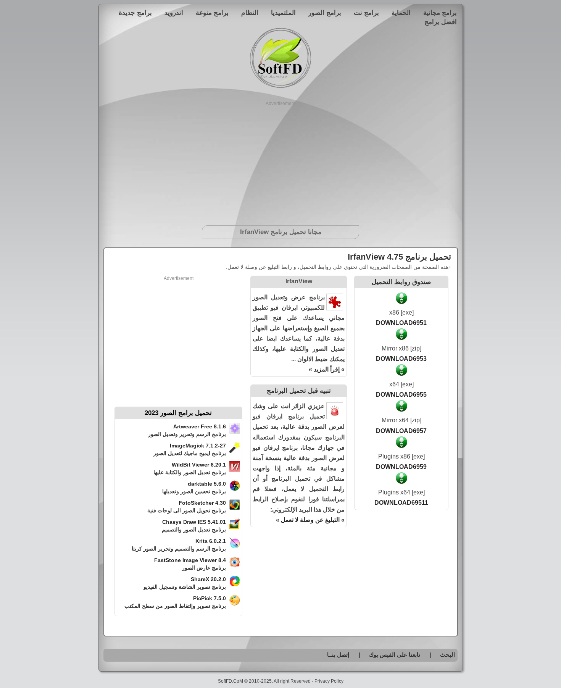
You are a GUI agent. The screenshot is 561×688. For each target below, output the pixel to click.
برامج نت (366, 12)
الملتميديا (283, 12)
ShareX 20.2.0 (208, 579)
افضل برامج (440, 22)
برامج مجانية (440, 12)
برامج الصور (324, 12)
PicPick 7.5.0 (209, 598)
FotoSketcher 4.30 (202, 503)
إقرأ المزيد (327, 369)
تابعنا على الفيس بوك (394, 654)
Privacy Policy (328, 681)
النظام (249, 12)
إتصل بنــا (338, 654)
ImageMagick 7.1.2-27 (198, 446)
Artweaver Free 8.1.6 (199, 426)
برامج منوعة (212, 12)
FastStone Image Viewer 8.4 (190, 560)
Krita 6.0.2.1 (210, 541)
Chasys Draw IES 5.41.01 (194, 522)
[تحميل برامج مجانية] (280, 86)
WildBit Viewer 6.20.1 (199, 465)
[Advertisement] (281, 160)
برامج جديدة (135, 12)
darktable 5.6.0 (207, 484)
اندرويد (173, 12)
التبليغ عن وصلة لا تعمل (310, 520)
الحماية (401, 12)
